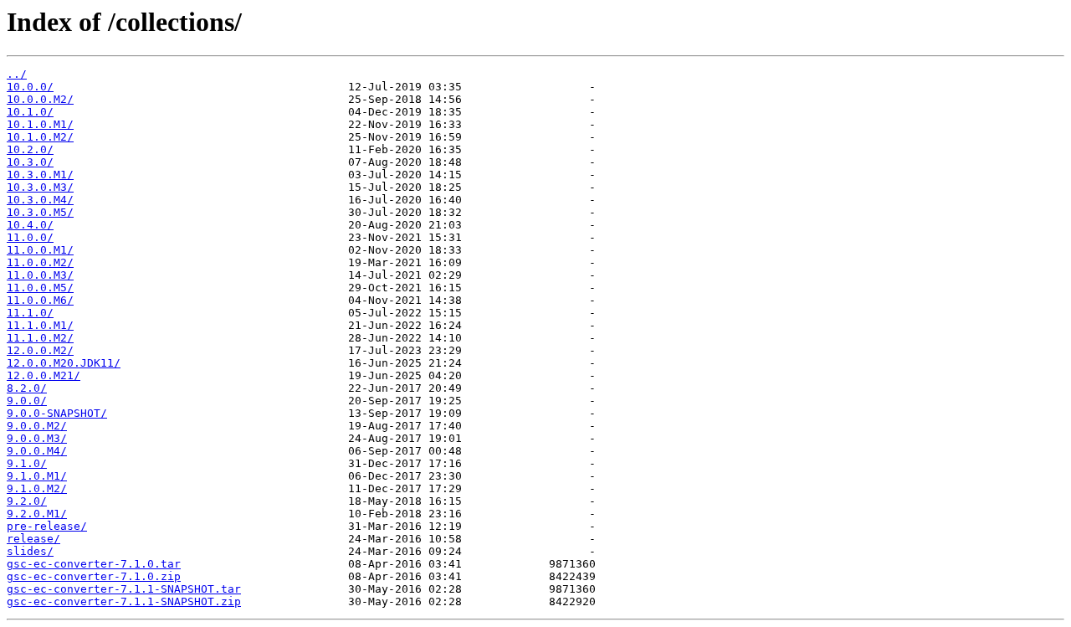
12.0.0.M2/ (40, 350)
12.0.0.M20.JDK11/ (63, 363)
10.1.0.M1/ (40, 124)
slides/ (30, 551)
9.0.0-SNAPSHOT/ (57, 413)
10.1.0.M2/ (40, 137)
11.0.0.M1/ (40, 250)
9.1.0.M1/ (37, 476)
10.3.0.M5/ (40, 212)
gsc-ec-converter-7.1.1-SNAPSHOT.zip (124, 601)
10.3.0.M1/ (40, 174)
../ (17, 74)
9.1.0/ (27, 463)
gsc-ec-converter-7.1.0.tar (94, 564)
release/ (33, 538)
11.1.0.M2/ (40, 337)
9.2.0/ (27, 501)
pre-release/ (47, 526)
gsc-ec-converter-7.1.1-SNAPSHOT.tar (124, 589)
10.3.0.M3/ (40, 187)
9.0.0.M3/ (37, 438)
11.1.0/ (30, 312)
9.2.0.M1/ (37, 513)
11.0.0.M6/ (40, 300)
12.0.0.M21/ (43, 375)
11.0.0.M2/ (40, 262)
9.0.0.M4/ (37, 451)
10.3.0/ (30, 162)
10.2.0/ (30, 149)
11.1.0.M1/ (40, 325)
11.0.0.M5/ (40, 287)
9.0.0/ (27, 400)
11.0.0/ (30, 237)
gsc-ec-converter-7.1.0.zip (94, 576)
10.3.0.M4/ (40, 199)
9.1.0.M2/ (37, 488)
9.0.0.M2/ (37, 425)
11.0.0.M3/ (40, 275)
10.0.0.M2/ (40, 99)
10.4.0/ (30, 224)
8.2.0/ (27, 388)
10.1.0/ (30, 111)
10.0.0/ (30, 86)
